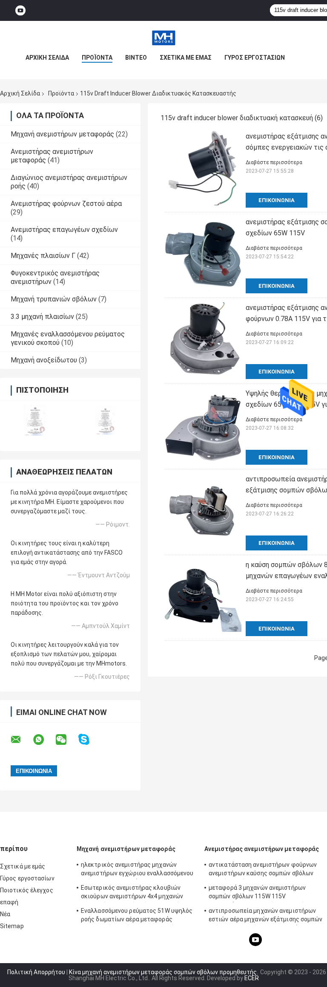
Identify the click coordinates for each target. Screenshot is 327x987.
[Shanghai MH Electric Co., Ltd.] (163, 38)
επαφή (9, 902)
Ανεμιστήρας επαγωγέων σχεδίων (64, 230)
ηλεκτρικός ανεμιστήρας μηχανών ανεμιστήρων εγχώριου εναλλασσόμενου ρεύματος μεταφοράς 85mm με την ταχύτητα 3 (137, 870)
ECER (251, 978)
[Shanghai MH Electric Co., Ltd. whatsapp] (43, 740)
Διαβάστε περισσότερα (274, 162)
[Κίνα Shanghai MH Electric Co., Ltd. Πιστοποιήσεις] (35, 420)
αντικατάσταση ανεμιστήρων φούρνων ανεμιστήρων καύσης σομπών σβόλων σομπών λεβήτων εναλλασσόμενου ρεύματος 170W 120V (263, 870)
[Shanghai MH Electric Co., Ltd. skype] (89, 739)
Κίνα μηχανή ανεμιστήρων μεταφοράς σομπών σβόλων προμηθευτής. (164, 972)
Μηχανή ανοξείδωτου (44, 360)
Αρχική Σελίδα (47, 57)
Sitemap (12, 926)
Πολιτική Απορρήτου (36, 972)
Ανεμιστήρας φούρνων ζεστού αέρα (66, 204)
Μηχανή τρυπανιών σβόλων (54, 299)
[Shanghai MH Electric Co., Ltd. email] (21, 740)
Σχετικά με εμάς (186, 57)
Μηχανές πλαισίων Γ (43, 256)
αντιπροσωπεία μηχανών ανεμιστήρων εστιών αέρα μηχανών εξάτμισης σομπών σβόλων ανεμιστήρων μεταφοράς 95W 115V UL (266, 916)
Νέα (5, 914)
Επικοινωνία (276, 200)
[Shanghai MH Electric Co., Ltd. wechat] (66, 740)
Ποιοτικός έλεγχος (26, 890)
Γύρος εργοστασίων (254, 57)
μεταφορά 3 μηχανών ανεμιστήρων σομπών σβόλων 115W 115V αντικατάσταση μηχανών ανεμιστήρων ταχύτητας (262, 893)
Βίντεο (136, 57)
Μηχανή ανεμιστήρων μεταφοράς (62, 134)
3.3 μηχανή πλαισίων (42, 317)
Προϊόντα (97, 57)
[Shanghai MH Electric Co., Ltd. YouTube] (20, 10)
